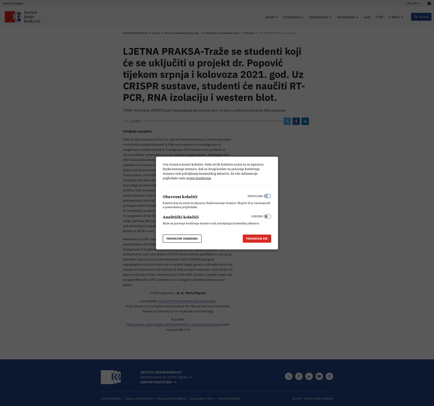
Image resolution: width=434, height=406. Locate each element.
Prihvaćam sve (257, 238)
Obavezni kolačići (180, 196)
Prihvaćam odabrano (182, 238)
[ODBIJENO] (267, 219)
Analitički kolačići (181, 217)
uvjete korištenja (198, 178)
